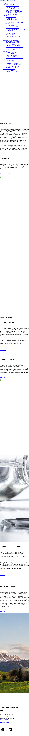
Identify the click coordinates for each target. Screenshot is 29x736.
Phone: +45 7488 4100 (5, 720)
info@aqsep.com (4, 722)
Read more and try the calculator (8, 173)
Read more (3, 350)
